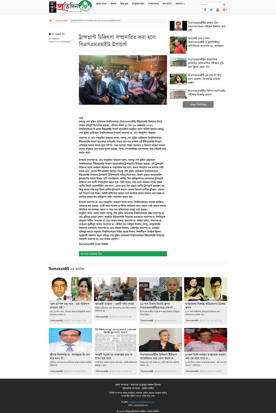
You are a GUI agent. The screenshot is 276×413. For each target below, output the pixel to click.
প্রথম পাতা (101, 3)
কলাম (113, 3)
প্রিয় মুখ (124, 3)
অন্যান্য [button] (179, 3)
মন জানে (167, 3)
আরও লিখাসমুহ (198, 104)
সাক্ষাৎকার (153, 3)
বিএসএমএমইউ (62, 20)
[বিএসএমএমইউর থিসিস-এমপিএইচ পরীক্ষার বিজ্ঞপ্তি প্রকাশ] (198, 98)
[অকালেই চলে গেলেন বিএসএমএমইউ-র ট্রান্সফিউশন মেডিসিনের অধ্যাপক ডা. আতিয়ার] (198, 53)
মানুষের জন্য (138, 3)
